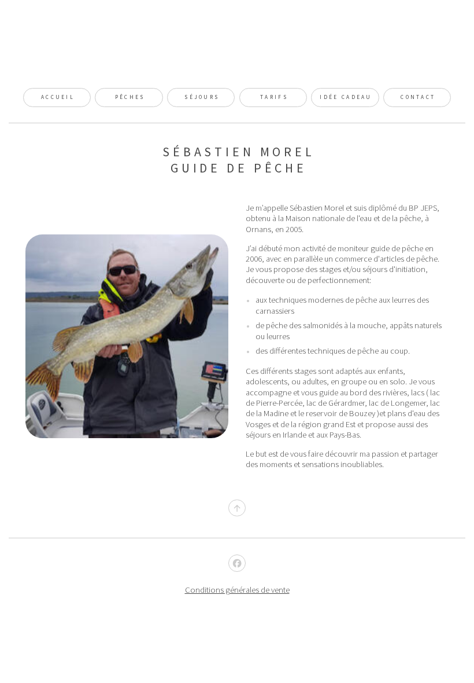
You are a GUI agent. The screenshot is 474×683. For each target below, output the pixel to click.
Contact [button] (418, 97)
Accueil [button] (58, 97)
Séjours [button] (201, 97)
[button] (236, 508)
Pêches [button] (130, 97)
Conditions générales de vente (237, 590)
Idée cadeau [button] (346, 97)
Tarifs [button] (274, 97)
